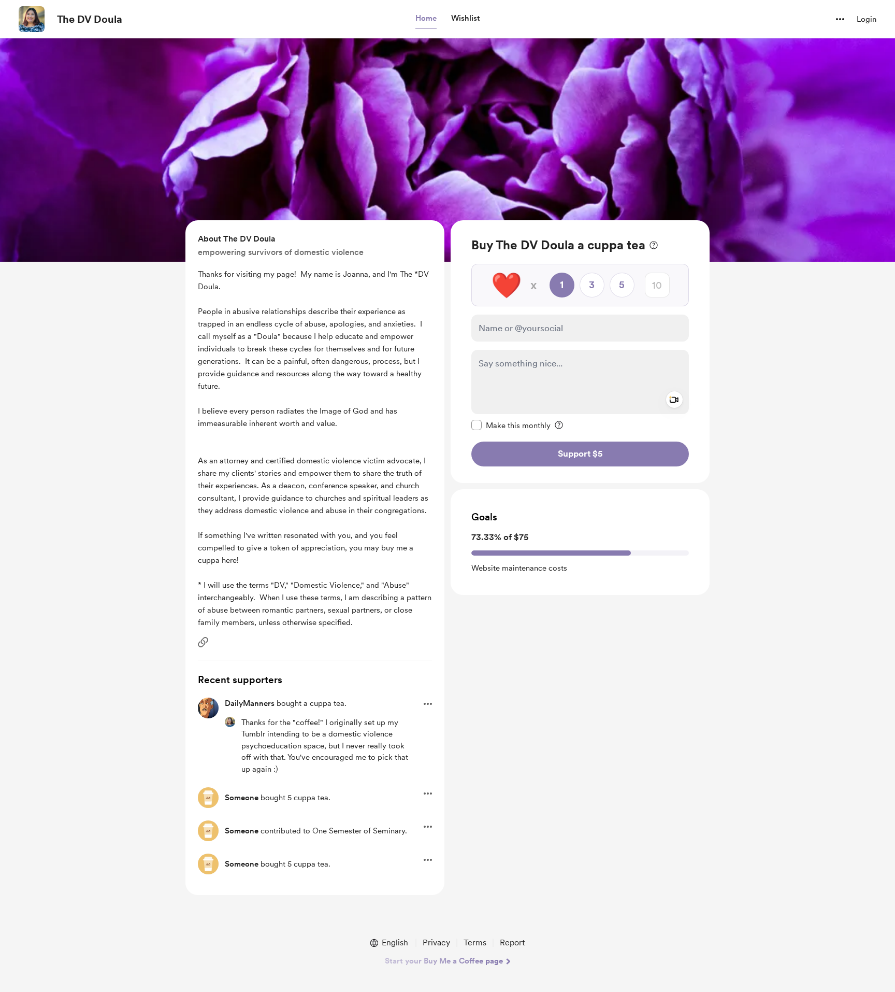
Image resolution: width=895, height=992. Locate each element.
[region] (580, 351)
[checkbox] (511, 425)
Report (512, 942)
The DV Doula (89, 19)
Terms (475, 942)
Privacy (436, 942)
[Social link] (203, 642)
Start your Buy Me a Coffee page (444, 961)
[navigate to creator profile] (32, 19)
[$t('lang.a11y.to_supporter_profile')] (230, 722)
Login (866, 19)
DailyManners (250, 703)
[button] (426, 18)
